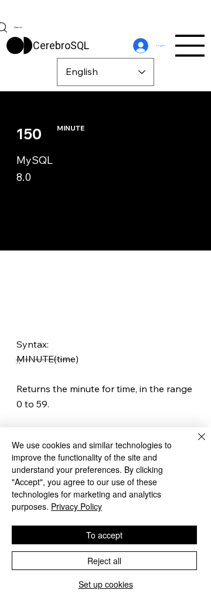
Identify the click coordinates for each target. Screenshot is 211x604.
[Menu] (190, 45)
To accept (104, 535)
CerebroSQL (61, 45)
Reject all (104, 561)
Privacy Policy (76, 506)
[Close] (195, 444)
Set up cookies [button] (106, 584)
